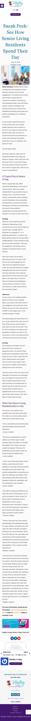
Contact (15, 708)
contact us (17, 612)
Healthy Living (7, 632)
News (15, 710)
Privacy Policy (15, 712)
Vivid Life (25, 632)
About (15, 706)
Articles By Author (16, 663)
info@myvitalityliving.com (15, 674)
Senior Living (17, 632)
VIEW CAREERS (15, 702)
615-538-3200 (15, 677)
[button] (2, 6)
